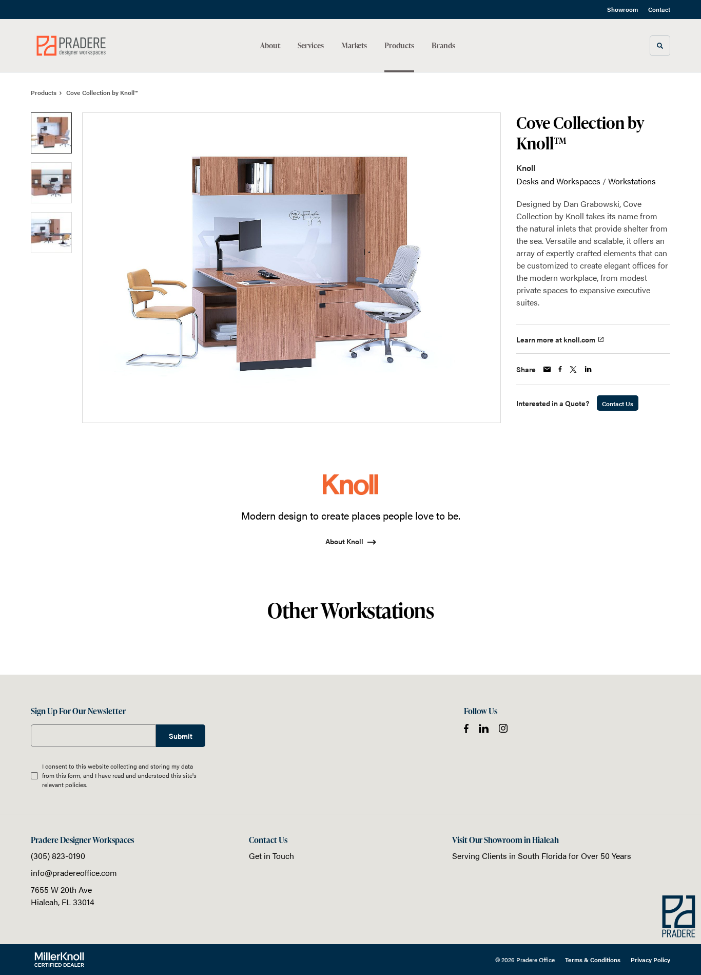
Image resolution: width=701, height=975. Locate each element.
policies (75, 784)
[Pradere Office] (76, 45)
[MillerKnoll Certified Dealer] (59, 959)
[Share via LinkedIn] (588, 369)
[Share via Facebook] (560, 369)
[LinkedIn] (484, 728)
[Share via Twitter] (573, 369)
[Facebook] (466, 728)
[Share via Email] (547, 369)
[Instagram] (503, 728)
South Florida (542, 856)
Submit (180, 736)
